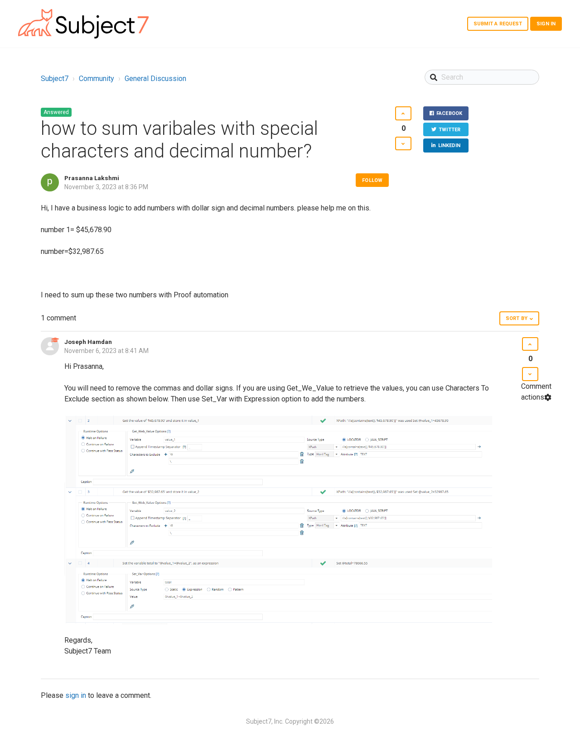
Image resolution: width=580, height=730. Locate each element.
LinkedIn (449, 145)
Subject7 (54, 78)
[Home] (83, 23)
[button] (403, 113)
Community (96, 78)
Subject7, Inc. (265, 721)
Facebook (449, 113)
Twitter (449, 130)
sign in (75, 695)
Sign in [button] (546, 24)
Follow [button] (372, 180)
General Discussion (155, 78)
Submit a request (498, 24)
